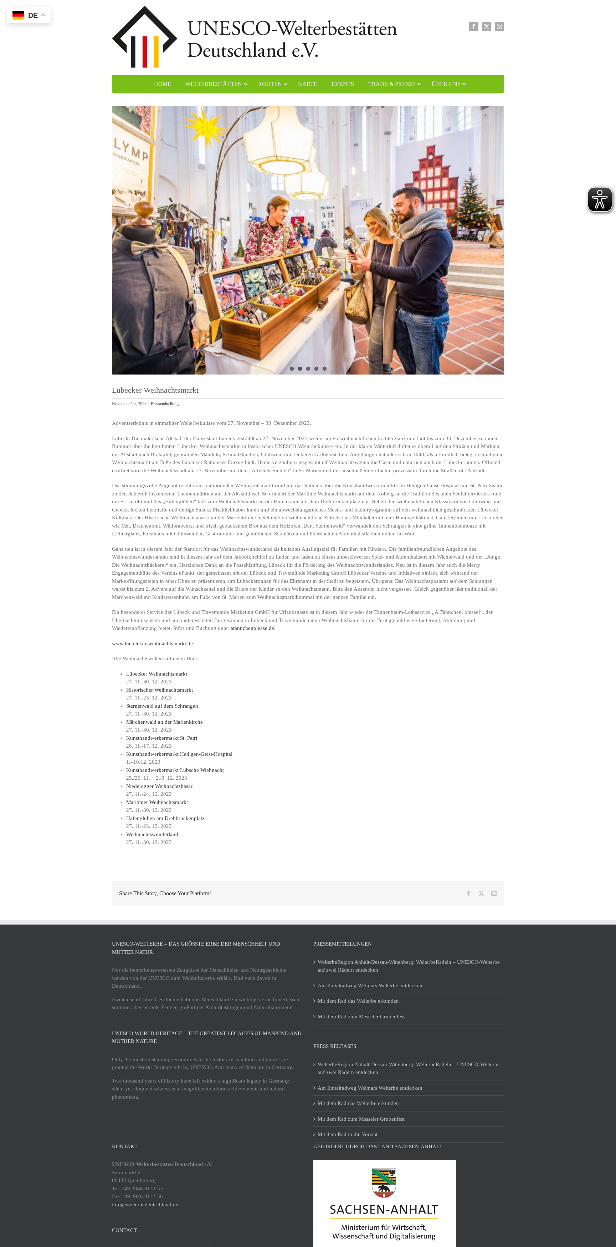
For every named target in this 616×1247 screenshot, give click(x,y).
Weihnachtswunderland (152, 834)
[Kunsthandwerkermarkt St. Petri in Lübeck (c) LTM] (308, 240)
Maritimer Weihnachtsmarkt (157, 802)
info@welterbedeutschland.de (145, 1204)
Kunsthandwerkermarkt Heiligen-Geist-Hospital (179, 754)
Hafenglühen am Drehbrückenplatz (165, 818)
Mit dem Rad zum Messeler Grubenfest (361, 1016)
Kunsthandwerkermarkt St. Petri (161, 738)
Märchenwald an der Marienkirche (164, 722)
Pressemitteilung (165, 403)
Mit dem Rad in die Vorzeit (348, 1134)
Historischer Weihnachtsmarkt (159, 690)
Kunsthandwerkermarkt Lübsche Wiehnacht (175, 770)
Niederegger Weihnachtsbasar (159, 786)
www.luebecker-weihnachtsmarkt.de (152, 643)
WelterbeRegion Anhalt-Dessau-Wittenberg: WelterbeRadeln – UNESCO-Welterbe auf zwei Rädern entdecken (409, 966)
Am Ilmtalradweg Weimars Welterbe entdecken (370, 985)
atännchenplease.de (252, 628)
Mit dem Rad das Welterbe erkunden (358, 1001)
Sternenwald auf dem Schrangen (162, 706)
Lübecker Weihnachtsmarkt (156, 674)
